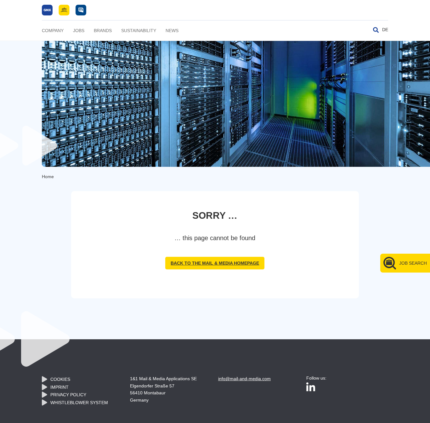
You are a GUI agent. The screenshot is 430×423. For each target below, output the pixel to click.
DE (385, 29)
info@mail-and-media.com (244, 378)
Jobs (78, 30)
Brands (103, 30)
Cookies (60, 379)
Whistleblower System (79, 402)
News (172, 30)
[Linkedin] (310, 387)
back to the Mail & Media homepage (215, 263)
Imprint (59, 387)
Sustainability (138, 30)
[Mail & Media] (64, 9)
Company (53, 30)
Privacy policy (68, 394)
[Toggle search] (376, 30)
